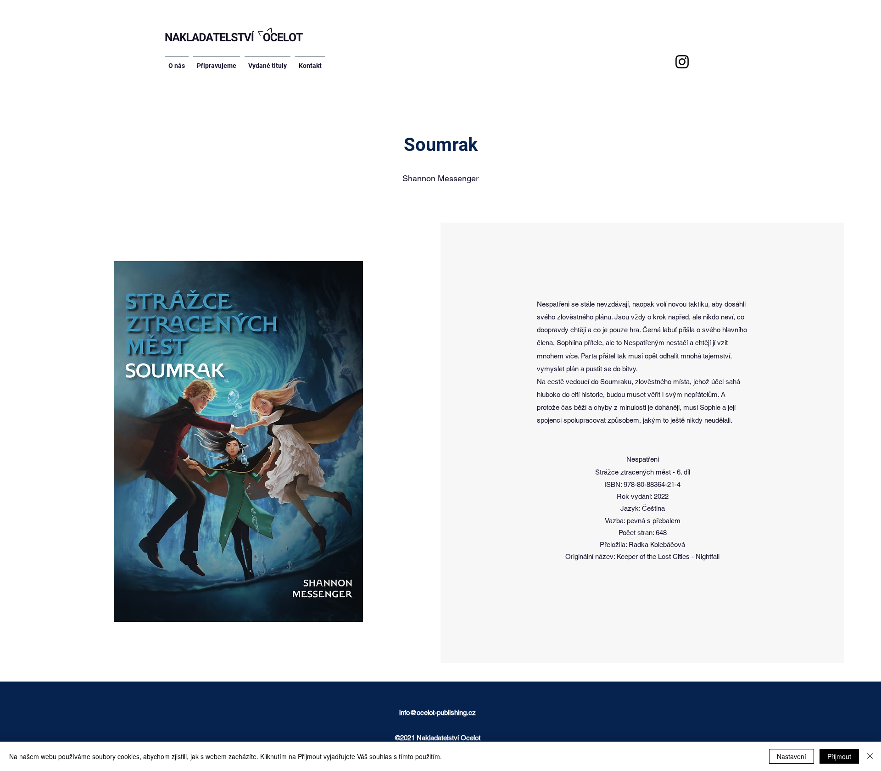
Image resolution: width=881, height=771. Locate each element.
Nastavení (791, 756)
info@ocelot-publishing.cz (437, 712)
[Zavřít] (869, 756)
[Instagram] (682, 62)
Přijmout (839, 756)
